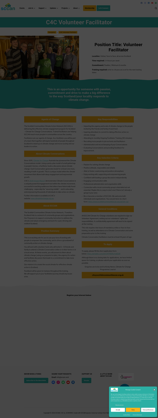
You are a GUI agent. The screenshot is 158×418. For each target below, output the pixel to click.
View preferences (148, 410)
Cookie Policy (126, 414)
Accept (118, 410)
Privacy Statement (137, 414)
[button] (154, 390)
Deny (133, 410)
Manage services (119, 405)
